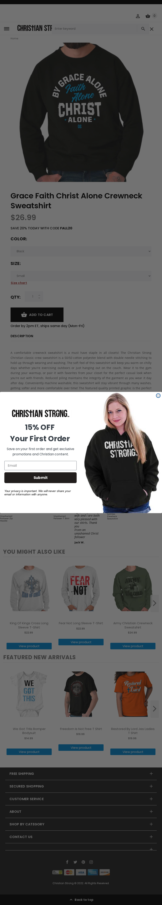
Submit (41, 477)
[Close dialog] (158, 395)
